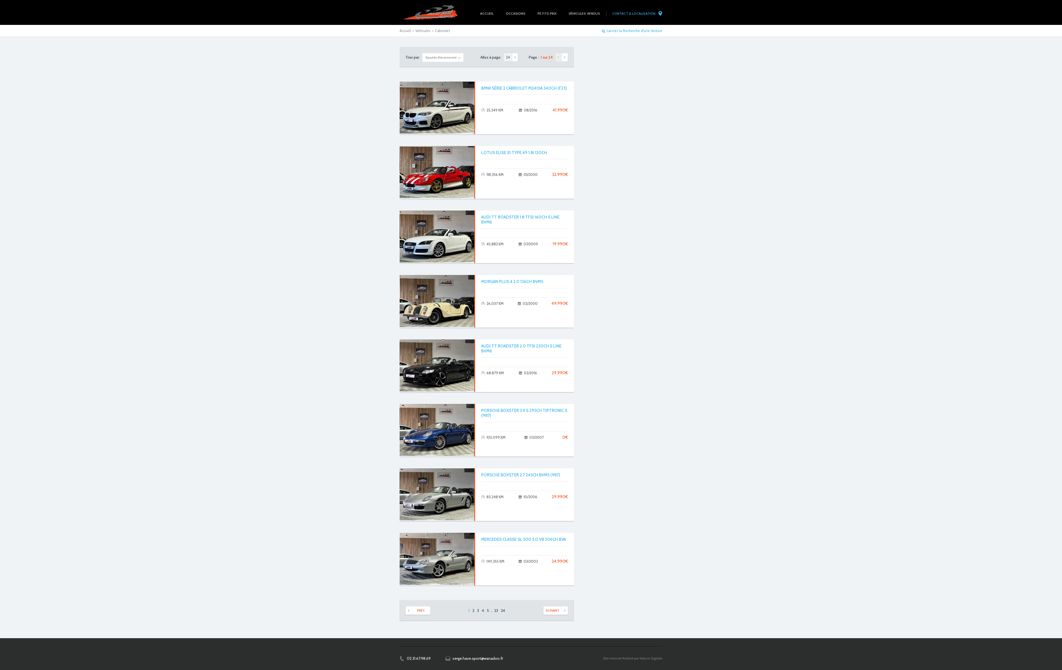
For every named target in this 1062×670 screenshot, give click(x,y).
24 (503, 610)
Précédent (558, 57)
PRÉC (421, 610)
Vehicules (423, 30)
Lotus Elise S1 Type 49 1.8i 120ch (514, 152)
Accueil (405, 30)
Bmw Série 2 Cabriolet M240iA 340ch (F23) (524, 88)
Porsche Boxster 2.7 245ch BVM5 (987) (520, 474)
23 (496, 610)
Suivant (565, 57)
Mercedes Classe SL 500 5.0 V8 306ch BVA (523, 539)
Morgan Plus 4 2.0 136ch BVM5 (512, 281)
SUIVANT (552, 610)
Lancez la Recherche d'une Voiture (634, 31)
